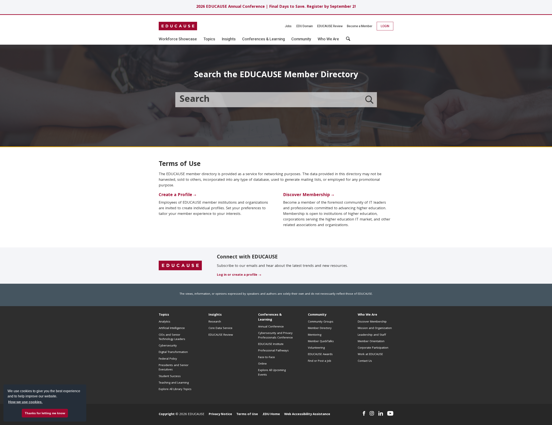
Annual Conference (271, 326)
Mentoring (314, 335)
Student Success (170, 376)
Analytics (164, 322)
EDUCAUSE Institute (271, 344)
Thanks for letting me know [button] (45, 413)
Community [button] (301, 39)
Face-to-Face (266, 357)
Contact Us (365, 361)
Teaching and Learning (174, 383)
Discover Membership (306, 195)
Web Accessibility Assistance (307, 414)
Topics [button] (209, 39)
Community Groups (320, 322)
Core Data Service (220, 328)
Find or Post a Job (319, 361)
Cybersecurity (168, 345)
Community (317, 315)
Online (262, 364)
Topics (164, 315)
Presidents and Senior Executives (173, 367)
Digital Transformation (173, 352)
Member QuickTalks (321, 341)
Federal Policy (168, 359)
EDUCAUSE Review (330, 26)
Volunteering (316, 348)
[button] (348, 40)
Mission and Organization (375, 328)
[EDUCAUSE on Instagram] (372, 413)
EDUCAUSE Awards (320, 354)
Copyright (167, 414)
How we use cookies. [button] (25, 402)
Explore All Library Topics (175, 389)
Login (385, 26)
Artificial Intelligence (172, 328)
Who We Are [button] (328, 39)
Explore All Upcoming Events (272, 372)
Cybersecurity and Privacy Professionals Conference (275, 335)
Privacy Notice (220, 414)
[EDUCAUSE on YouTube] (390, 413)
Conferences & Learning (270, 317)
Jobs (288, 26)
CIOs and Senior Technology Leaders (172, 337)
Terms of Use (247, 414)
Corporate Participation (373, 348)
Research (215, 322)
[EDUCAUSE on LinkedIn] (380, 413)
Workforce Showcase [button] (178, 39)
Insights (215, 315)
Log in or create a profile (237, 275)
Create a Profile (175, 195)
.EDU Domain (304, 26)
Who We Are (367, 315)
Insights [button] (229, 39)
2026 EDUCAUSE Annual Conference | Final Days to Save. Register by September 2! (276, 7)
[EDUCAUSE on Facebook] (364, 413)
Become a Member (359, 26)
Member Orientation (371, 341)
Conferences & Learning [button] (263, 39)
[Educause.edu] (180, 266)
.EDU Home (271, 414)
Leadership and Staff (372, 335)
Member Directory (320, 328)
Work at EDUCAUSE (370, 354)
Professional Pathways (273, 350)
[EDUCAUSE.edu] (178, 26)
